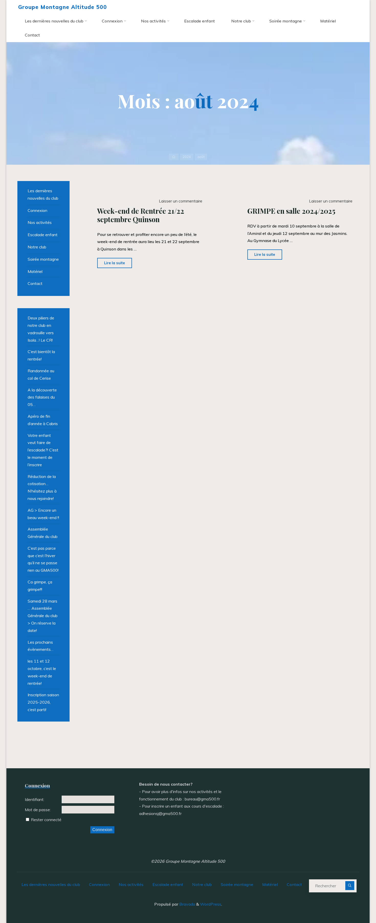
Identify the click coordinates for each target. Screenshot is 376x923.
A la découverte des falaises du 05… (42, 397)
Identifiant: (34, 799)
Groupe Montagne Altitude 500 (62, 7)
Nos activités (40, 222)
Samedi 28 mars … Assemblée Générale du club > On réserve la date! (43, 615)
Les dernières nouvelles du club (43, 194)
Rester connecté (46, 819)
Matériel (35, 271)
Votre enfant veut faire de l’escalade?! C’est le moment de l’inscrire (43, 450)
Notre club (37, 246)
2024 (187, 157)
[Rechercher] (349, 885)
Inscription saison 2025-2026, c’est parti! (43, 702)
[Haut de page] (356, 903)
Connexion (37, 210)
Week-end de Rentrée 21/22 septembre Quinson (140, 215)
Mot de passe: (38, 809)
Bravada (186, 904)
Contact (35, 283)
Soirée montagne (43, 259)
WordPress (210, 904)
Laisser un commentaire (180, 200)
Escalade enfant (43, 234)
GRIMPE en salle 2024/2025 (292, 210)
